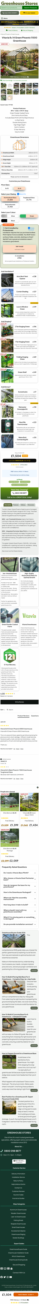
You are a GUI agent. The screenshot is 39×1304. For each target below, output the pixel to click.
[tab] (23, 716)
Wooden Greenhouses (18, 1213)
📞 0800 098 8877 (20, 493)
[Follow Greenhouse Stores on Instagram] (8, 1277)
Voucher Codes (18, 1195)
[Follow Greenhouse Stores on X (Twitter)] (5, 1277)
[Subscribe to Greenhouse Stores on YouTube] (10, 1277)
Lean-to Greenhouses (18, 1217)
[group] (19, 693)
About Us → (19, 1146)
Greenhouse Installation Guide (18, 1253)
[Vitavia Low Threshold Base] (3, 97)
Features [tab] (16, 505)
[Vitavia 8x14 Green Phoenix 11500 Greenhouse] (3, 85)
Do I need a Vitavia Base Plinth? (16, 873)
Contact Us (18, 1188)
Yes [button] (14, 749)
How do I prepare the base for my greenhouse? (17, 886)
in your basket (30, 13)
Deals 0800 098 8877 (10, 13)
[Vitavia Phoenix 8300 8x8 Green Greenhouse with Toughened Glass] (10, 91)
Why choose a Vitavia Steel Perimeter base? (19, 879)
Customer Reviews (18, 1191)
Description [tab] (8, 505)
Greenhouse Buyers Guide (18, 1249)
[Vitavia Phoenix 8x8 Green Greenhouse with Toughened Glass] (35, 91)
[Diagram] (10, 97)
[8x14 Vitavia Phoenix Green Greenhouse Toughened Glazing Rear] (35, 85)
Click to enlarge (14, 80)
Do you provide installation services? (18, 924)
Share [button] (21, 749)
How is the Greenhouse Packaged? (17, 892)
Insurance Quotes (18, 1198)
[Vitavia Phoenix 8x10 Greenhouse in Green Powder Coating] (16, 91)
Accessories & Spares (18, 1231)
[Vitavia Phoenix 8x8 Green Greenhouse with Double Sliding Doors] (22, 91)
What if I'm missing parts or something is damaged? (19, 918)
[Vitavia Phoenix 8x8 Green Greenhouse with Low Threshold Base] (29, 91)
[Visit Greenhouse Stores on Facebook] (1, 1277)
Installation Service (18, 1177)
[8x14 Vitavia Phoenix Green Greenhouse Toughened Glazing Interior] (3, 91)
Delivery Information (18, 1174)
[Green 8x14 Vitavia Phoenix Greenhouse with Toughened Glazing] (22, 85)
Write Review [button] (19, 702)
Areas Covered (31, 229)
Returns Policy (18, 1181)
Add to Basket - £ (25, 1294)
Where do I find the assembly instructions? (15, 898)
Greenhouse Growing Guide (18, 1260)
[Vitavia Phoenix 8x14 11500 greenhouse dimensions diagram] (10, 85)
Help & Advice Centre (18, 1184)
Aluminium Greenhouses (18, 1210)
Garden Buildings (18, 1238)
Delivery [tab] (23, 505)
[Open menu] (2, 18)
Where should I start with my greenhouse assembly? (15, 911)
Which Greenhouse (18, 1256)
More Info (22, 194)
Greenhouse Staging (18, 1234)
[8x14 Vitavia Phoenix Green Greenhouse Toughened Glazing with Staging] (29, 85)
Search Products (30, 8)
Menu (6, 18)
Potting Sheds (18, 1220)
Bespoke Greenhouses (18, 1224)
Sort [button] (2, 710)
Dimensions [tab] (31, 505)
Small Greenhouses (18, 1227)
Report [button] (18, 749)
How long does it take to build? (16, 905)
